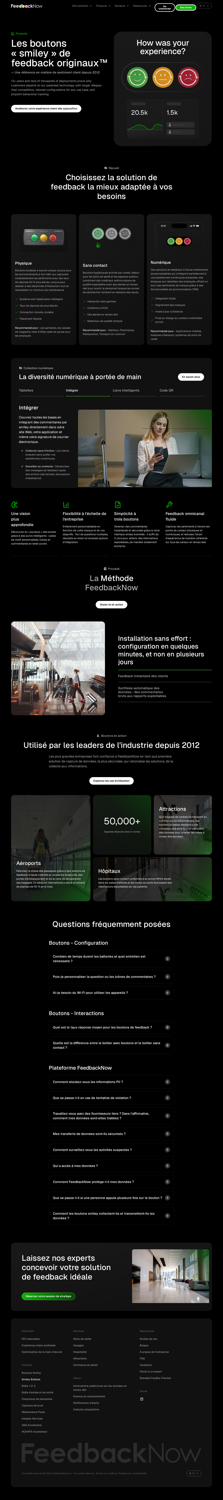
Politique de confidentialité (132, 1473)
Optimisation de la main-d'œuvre (42, 1352)
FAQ (142, 1358)
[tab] (41, 392)
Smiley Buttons (31, 1379)
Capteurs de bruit (32, 1405)
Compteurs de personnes (37, 1399)
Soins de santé (82, 1339)
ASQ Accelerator (32, 1425)
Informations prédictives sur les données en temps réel (100, 1388)
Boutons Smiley (31, 1373)
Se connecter (165, 7)
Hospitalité (80, 1352)
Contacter (146, 1365)
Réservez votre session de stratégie (48, 1296)
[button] (82, 6)
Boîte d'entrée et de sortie (37, 1392)
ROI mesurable (31, 1339)
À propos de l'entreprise (154, 1352)
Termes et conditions (106, 1473)
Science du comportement (89, 1396)
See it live (186, 7)
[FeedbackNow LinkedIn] (142, 1399)
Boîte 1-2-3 (28, 1386)
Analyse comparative (86, 1409)
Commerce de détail (85, 1365)
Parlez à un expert (151, 1371)
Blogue (144, 1345)
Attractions (80, 1358)
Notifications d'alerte (86, 1403)
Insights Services (32, 1418)
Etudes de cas (148, 1339)
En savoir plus (191, 377)
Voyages (78, 1345)
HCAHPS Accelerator (34, 1431)
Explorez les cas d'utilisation (111, 781)
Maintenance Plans (33, 1412)
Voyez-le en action (111, 604)
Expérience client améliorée (39, 1345)
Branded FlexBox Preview (155, 1378)
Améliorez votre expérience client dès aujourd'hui (46, 108)
